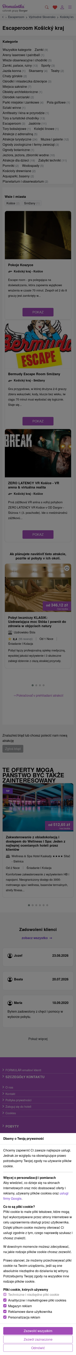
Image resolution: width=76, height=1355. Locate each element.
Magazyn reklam (20, 1306)
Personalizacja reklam (24, 1317)
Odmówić (38, 1347)
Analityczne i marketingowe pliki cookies (37, 1300)
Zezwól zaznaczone (38, 1339)
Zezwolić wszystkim (38, 1330)
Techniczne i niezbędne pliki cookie (33, 1294)
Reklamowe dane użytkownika (30, 1311)
